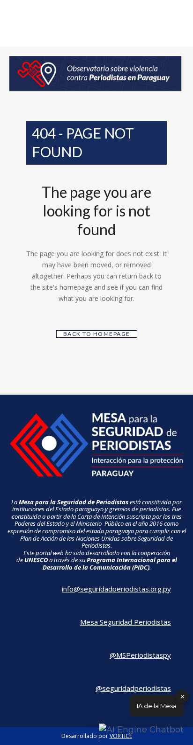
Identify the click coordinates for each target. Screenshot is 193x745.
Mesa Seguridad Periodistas (125, 622)
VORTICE (121, 736)
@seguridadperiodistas (133, 688)
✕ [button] (182, 696)
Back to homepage (96, 333)
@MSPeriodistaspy (140, 655)
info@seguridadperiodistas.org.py (116, 588)
